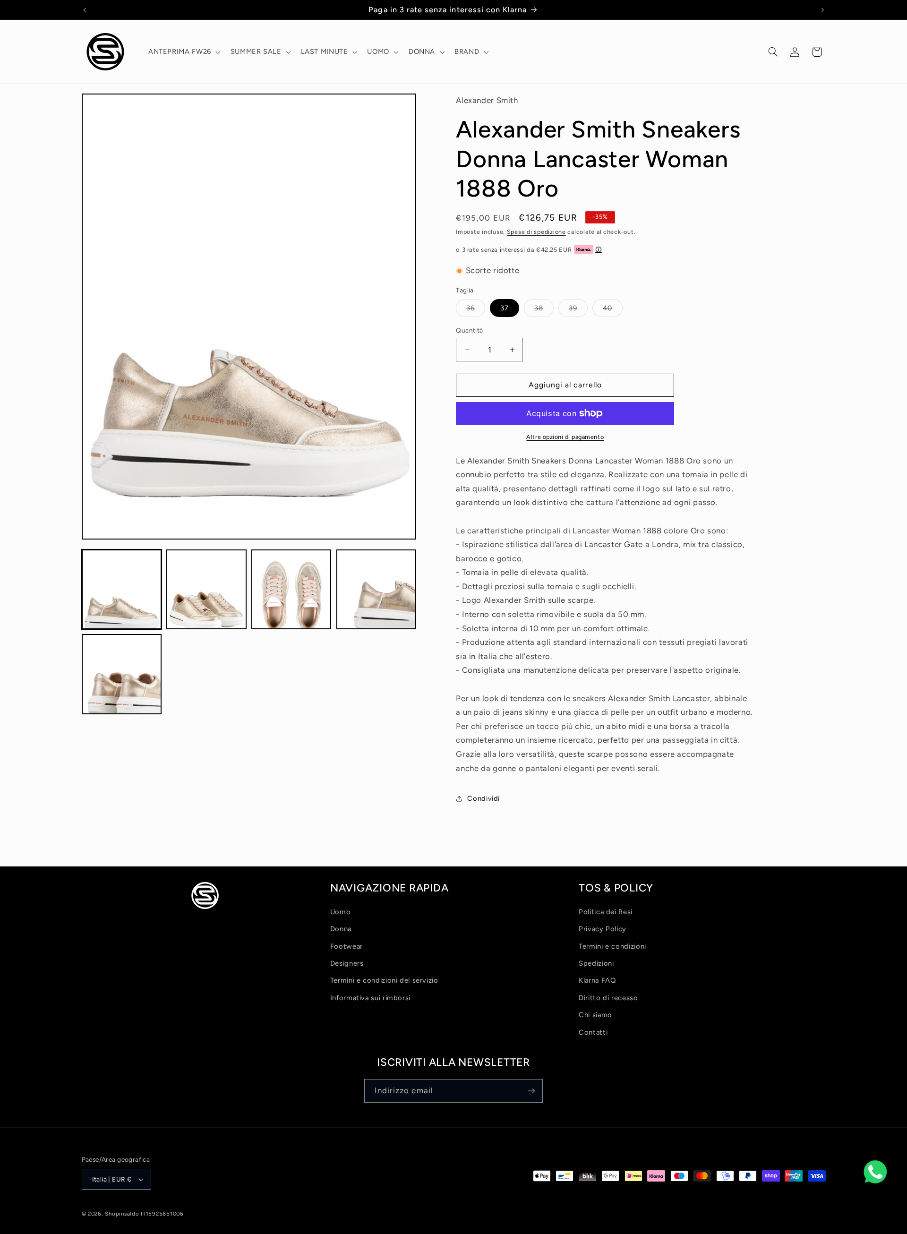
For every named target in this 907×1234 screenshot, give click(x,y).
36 (475, 310)
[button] (183, 52)
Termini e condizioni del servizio (384, 980)
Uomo (340, 912)
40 (613, 310)
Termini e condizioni (612, 946)
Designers (347, 963)
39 (578, 310)
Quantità (469, 330)
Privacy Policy (602, 929)
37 (504, 308)
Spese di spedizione (536, 231)
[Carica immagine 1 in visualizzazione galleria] (122, 589)
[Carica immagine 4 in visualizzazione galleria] (376, 589)
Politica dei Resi (606, 912)
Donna (340, 929)
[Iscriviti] (531, 1090)
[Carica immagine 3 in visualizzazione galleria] (291, 589)
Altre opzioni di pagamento (565, 436)
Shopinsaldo (122, 1213)
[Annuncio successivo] (822, 9)
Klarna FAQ (597, 980)
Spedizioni (596, 963)
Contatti (593, 1032)
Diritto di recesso (608, 998)
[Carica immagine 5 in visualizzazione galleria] (122, 674)
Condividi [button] (483, 798)
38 (544, 310)
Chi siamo (595, 1015)
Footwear (346, 946)
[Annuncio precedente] (84, 9)
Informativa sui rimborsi (370, 998)
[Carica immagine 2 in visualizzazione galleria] (206, 589)
